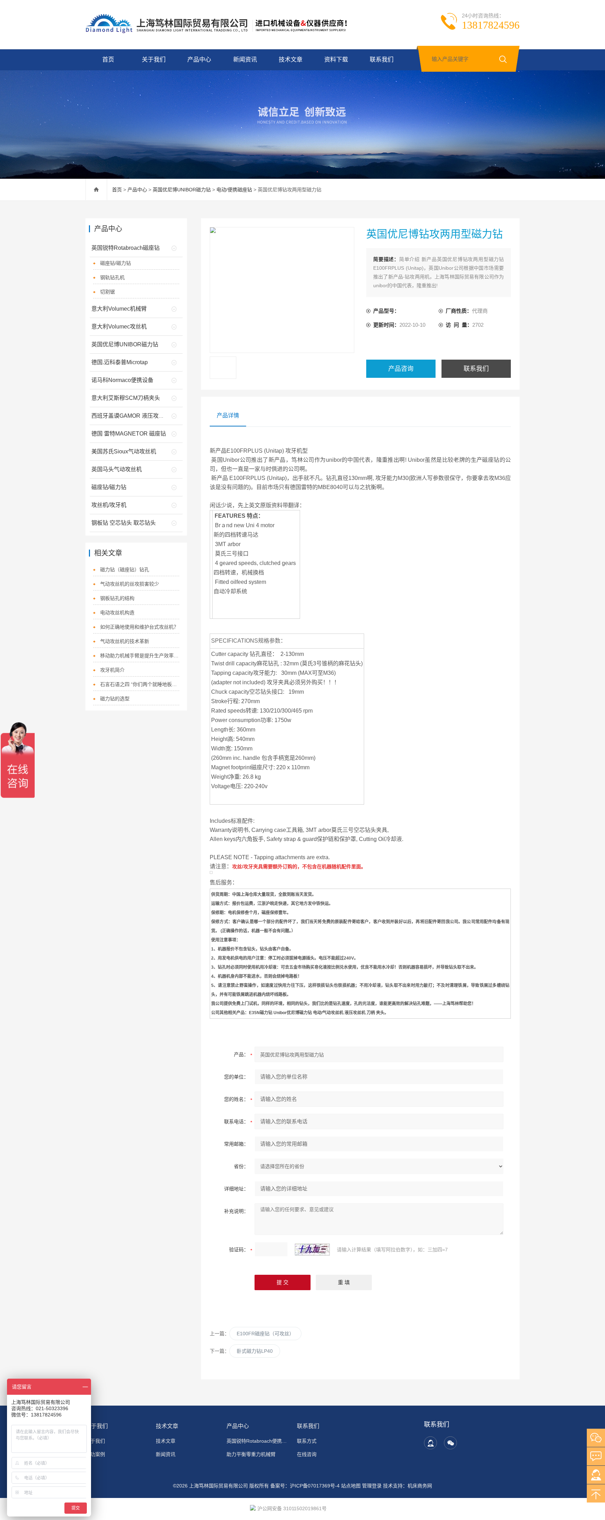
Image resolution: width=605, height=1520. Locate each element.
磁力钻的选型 (115, 698)
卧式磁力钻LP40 (255, 1351)
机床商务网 (420, 1486)
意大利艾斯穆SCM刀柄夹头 (125, 398)
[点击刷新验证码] (312, 1250)
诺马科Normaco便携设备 (122, 380)
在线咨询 (307, 1454)
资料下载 (336, 59)
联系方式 (307, 1441)
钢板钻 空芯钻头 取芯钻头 (123, 523)
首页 (108, 59)
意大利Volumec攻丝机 (119, 327)
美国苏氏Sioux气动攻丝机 (123, 451)
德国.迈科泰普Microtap (119, 362)
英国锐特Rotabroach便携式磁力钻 (257, 1441)
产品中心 (199, 59)
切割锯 (107, 292)
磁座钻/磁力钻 (115, 263)
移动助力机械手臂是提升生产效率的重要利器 (140, 655)
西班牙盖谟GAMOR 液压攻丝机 (130, 416)
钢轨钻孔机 (112, 277)
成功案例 (95, 1454)
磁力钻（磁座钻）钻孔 (124, 569)
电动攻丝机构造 (117, 612)
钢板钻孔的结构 (117, 598)
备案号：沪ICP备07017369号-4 (305, 1486)
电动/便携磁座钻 (234, 189)
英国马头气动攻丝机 (116, 469)
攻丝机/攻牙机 (108, 505)
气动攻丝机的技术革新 (124, 641)
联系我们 (382, 59)
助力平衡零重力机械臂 (251, 1454)
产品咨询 (400, 368)
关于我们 (154, 59)
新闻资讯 (245, 59)
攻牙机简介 (112, 670)
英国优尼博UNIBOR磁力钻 (182, 189)
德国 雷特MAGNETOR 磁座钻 (128, 434)
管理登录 (372, 1486)
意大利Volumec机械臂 (119, 309)
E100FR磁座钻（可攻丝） (265, 1333)
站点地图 (351, 1486)
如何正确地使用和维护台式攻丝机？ (139, 627)
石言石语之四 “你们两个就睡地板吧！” (140, 684)
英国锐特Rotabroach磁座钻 (125, 248)
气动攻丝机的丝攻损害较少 (129, 584)
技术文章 (290, 59)
